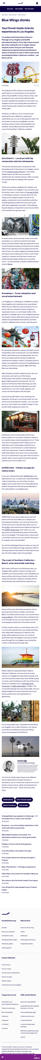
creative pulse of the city (16, 172)
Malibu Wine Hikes (19, 686)
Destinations (22, 15)
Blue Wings (13, 15)
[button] (4, 3)
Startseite (5, 15)
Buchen (10, 9)
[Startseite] (20, 3)
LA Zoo (7, 527)
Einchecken (29, 9)
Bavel (10, 264)
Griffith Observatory (12, 530)
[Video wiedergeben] (20, 746)
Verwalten (19, 9)
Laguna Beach (7, 617)
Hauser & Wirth (32, 192)
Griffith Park (28, 476)
